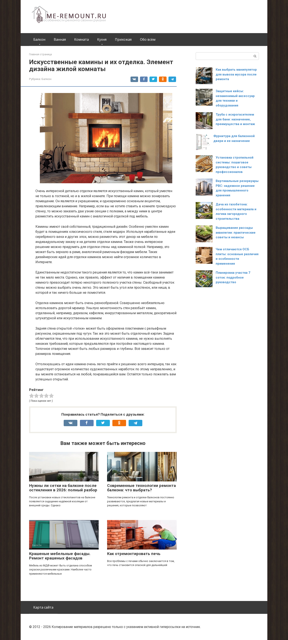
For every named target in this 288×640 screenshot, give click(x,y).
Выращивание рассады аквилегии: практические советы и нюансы (236, 232)
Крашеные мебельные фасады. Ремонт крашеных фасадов (59, 556)
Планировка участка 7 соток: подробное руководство (233, 277)
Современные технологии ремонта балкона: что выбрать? (141, 487)
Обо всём (147, 39)
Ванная (60, 39)
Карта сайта (43, 607)
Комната (81, 39)
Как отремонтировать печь (133, 553)
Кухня (101, 39)
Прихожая (123, 39)
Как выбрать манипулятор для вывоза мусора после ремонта (236, 74)
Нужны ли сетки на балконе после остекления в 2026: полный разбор (63, 487)
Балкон (39, 39)
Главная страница (40, 54)
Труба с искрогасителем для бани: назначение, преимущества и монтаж (235, 119)
